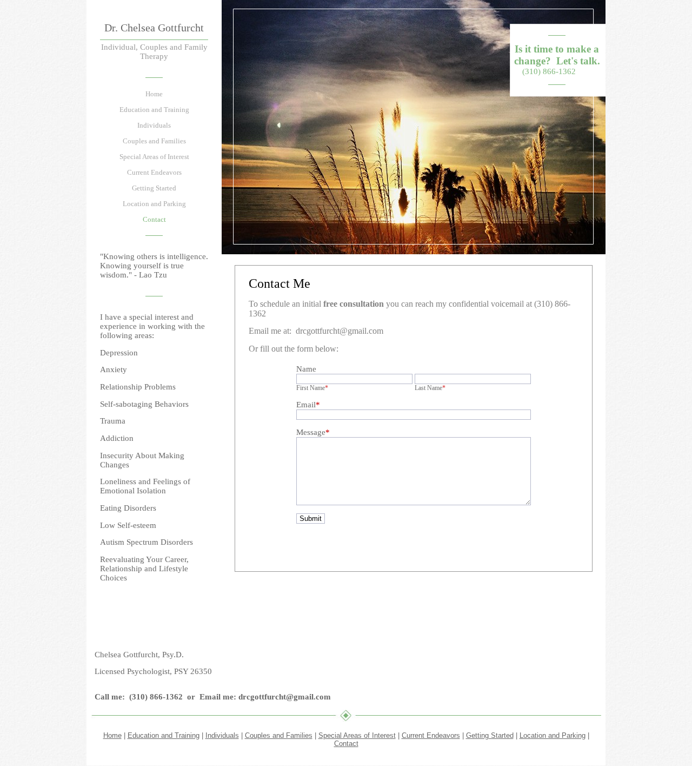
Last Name (430, 388)
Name (306, 369)
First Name (312, 388)
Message (313, 432)
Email (308, 404)
